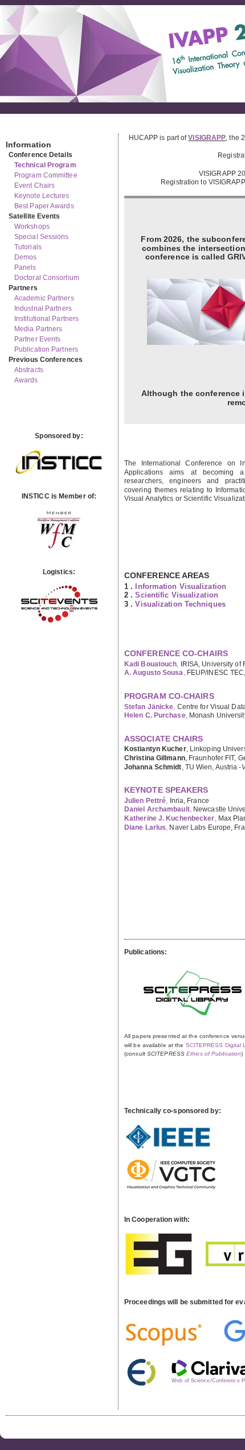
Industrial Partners (43, 308)
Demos (25, 257)
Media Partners (38, 329)
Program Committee (45, 175)
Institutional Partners (46, 319)
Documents (18, 129)
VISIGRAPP (207, 138)
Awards (26, 380)
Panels (25, 267)
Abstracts (28, 370)
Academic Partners (44, 298)
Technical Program (45, 165)
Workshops (32, 226)
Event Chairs (34, 186)
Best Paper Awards (44, 206)
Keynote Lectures (42, 196)
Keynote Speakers (166, 789)
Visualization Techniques (180, 604)
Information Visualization (180, 586)
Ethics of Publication (213, 1054)
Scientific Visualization (176, 595)
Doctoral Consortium (46, 278)
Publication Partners (46, 349)
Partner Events (37, 339)
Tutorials (28, 247)
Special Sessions (41, 237)
